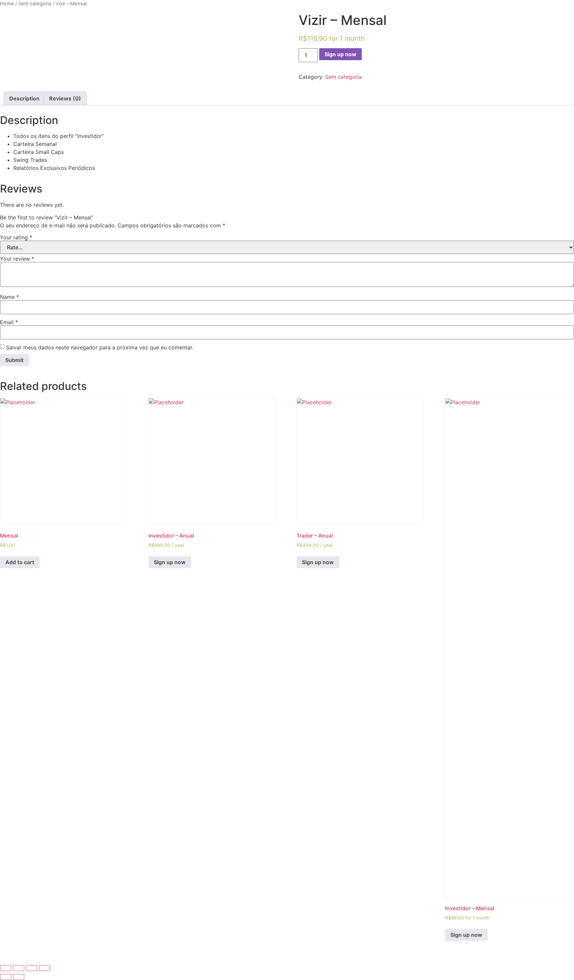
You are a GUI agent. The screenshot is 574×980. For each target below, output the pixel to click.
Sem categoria (34, 4)
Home (7, 4)
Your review (17, 258)
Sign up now (340, 54)
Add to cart (19, 562)
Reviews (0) (65, 98)
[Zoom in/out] (44, 968)
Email (9, 322)
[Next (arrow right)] (18, 977)
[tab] (24, 98)
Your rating (16, 237)
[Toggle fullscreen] (31, 968)
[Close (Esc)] (5, 968)
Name (9, 297)
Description (24, 98)
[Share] (18, 968)
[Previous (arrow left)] (5, 977)
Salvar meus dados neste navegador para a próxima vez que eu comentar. (99, 347)
